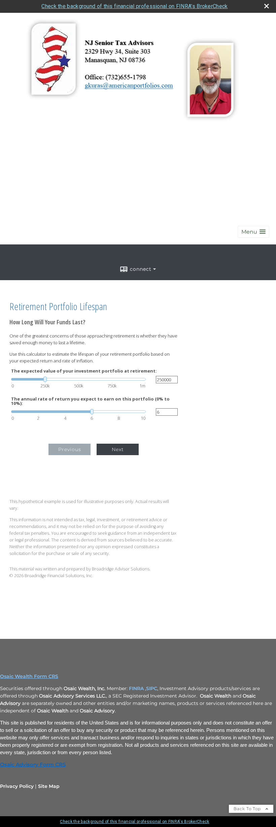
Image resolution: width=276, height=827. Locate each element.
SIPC (151, 688)
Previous (69, 449)
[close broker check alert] (266, 6)
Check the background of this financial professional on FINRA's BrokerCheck (134, 6)
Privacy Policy (17, 786)
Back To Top (248, 808)
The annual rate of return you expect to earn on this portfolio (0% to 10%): (90, 401)
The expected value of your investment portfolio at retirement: (84, 371)
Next (118, 449)
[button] (253, 232)
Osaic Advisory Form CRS (33, 765)
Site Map (49, 786)
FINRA (136, 688)
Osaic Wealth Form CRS (29, 676)
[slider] (78, 379)
